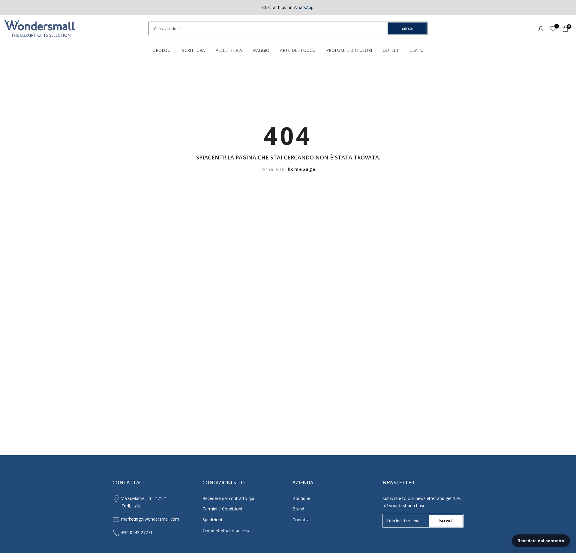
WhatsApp (304, 7)
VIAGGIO (261, 50)
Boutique (301, 498)
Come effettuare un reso (226, 530)
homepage (302, 169)
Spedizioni (212, 519)
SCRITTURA (193, 50)
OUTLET (390, 50)
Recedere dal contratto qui (228, 498)
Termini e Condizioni (222, 509)
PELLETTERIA (228, 50)
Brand (298, 509)
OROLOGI (162, 50)
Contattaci (302, 519)
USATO (417, 50)
